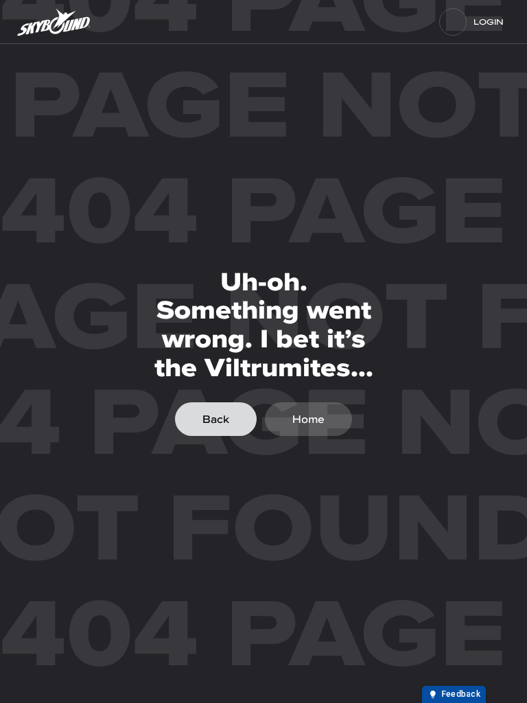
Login (488, 22)
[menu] (453, 22)
